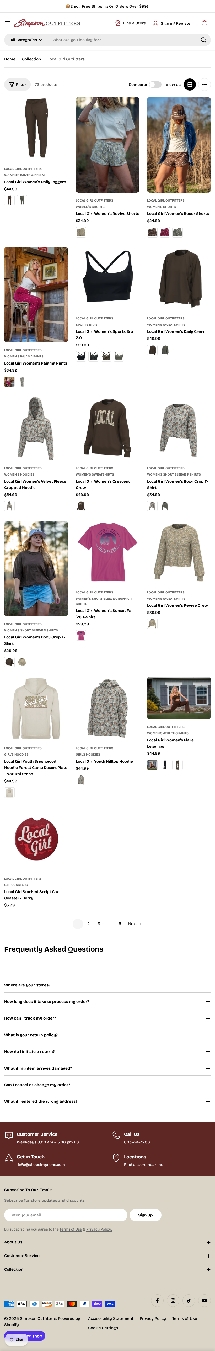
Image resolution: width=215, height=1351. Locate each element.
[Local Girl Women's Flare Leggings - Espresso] (152, 765)
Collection (31, 59)
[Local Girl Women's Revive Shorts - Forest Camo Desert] (81, 232)
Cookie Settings (103, 1328)
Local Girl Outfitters (23, 169)
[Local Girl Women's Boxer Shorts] (179, 145)
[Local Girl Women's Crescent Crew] (107, 428)
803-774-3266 (137, 1142)
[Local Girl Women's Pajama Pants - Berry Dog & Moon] (9, 382)
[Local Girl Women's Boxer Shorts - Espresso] (152, 232)
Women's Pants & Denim (24, 175)
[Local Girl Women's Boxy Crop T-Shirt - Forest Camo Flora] (152, 506)
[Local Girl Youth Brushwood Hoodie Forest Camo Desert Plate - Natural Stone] (36, 709)
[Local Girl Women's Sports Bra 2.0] (107, 279)
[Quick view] (60, 108)
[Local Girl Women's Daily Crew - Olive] (165, 350)
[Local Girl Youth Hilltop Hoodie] (107, 709)
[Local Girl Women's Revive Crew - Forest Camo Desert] (152, 624)
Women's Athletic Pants (168, 733)
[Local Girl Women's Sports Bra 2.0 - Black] (81, 356)
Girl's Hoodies (16, 754)
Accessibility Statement (110, 1318)
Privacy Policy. (99, 1229)
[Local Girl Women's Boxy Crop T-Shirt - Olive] (165, 506)
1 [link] (78, 923)
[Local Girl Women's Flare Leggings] (179, 698)
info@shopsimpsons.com (41, 1164)
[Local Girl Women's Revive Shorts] (107, 145)
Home (9, 59)
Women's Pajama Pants (24, 356)
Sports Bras (87, 324)
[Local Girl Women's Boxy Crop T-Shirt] (179, 428)
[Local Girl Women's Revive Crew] (179, 552)
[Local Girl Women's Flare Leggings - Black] (165, 765)
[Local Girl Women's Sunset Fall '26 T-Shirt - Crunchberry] (81, 635)
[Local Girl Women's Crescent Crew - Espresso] (81, 506)
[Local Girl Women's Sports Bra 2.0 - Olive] (119, 356)
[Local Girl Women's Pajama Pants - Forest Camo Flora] (22, 382)
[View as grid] (190, 84)
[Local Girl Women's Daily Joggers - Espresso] (9, 200)
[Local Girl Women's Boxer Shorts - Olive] (177, 232)
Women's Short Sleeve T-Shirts (174, 474)
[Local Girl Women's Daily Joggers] (36, 129)
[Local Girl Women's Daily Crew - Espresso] (152, 350)
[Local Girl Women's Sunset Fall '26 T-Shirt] (107, 552)
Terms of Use (71, 1229)
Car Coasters (16, 885)
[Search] (203, 40)
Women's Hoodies (19, 474)
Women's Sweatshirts (166, 324)
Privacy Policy (153, 1318)
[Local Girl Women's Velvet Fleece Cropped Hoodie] (36, 428)
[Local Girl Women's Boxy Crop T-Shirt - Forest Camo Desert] (22, 662)
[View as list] (204, 84)
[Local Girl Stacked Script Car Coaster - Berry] (36, 839)
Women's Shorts (90, 207)
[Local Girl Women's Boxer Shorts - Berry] (165, 232)
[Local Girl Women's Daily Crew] (179, 279)
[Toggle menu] (7, 23)
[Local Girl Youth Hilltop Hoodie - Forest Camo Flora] (81, 780)
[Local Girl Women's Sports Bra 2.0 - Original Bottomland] (106, 356)
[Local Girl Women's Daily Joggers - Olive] (22, 200)
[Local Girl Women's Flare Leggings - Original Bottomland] (177, 765)
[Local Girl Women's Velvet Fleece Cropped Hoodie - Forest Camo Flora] (9, 506)
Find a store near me (143, 1164)
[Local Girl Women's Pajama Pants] (36, 294)
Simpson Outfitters (38, 1318)
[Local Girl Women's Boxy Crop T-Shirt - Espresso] (9, 662)
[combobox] (107, 40)
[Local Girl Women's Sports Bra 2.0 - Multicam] (93, 356)
